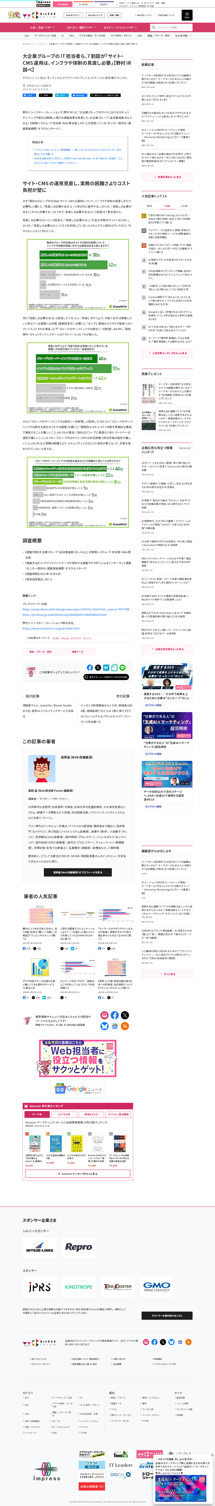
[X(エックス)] (125, 1015)
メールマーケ (31, 1432)
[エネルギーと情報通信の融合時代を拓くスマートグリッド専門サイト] (149, 1466)
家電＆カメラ (91, 1114)
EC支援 (150, 6)
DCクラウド (149, 3)
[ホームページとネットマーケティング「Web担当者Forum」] (149, 1456)
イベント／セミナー (151, 1414)
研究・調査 (160, 3)
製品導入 (104, 4)
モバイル (84, 1426)
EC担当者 (83, 4)
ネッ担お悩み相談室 (74, 1024)
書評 (144, 1403)
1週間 (167, 206)
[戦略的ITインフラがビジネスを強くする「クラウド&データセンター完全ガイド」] (92, 1456)
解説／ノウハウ (118, 1397)
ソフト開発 (130, 3)
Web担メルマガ (95, 15)
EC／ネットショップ (61, 1426)
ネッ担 (59, 1024)
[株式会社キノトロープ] (79, 1287)
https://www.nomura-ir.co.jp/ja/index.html (51, 628)
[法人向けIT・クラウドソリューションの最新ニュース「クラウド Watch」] (92, 1466)
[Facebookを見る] (154, 1342)
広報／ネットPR (32, 1426)
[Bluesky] (171, 1342)
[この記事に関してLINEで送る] (122, 668)
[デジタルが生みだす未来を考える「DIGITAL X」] (121, 1477)
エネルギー (123, 6)
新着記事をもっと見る (169, 177)
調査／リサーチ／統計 (159, 35)
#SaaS (65, 638)
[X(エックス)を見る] (163, 1342)
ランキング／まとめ (120, 1420)
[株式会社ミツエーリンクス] (40, 1247)
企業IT (122, 3)
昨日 (149, 206)
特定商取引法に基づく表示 (84, 1364)
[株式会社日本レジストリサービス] (40, 1287)
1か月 (184, 206)
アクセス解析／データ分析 (92, 35)
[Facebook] (115, 1015)
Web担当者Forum (39, 15)
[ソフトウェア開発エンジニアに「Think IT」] (121, 1456)
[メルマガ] (104, 1015)
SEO (27, 35)
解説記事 (181, 1397)
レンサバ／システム (89, 1421)
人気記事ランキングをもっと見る (169, 353)
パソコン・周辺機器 (118, 1114)
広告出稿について (166, 15)
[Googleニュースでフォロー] (180, 1342)
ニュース (41, 43)
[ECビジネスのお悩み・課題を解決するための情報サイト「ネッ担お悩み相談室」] (92, 1488)
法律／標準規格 (32, 1421)
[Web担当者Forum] (39, 1344)
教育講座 (142, 6)
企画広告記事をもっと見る (170, 649)
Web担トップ (28, 43)
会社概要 (117, 1364)
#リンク (87, 638)
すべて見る (169, 974)
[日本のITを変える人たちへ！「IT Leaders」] (121, 1466)
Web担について (144, 15)
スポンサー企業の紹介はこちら (167, 1315)
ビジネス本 (64, 1114)
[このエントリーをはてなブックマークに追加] (106, 668)
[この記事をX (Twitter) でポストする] (98, 668)
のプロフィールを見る (77, 872)
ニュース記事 (182, 1403)
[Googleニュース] (115, 1026)
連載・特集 (114, 15)
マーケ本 (37, 1114)
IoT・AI (140, 3)
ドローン (133, 6)
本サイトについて (39, 1358)
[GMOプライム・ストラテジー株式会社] (157, 1287)
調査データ (116, 1403)
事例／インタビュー (151, 1397)
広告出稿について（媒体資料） (85, 1358)
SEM (55, 1432)
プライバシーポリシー (41, 1364)
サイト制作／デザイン (121, 35)
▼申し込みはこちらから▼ (169, 1473)
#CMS (56, 638)
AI (63, 35)
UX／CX (56, 1421)
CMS (139, 35)
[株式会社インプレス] (46, 1471)
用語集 (180, 1414)
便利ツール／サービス (121, 1414)
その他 (83, 1432)
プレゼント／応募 (184, 1409)
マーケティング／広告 (45, 35)
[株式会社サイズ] (118, 1287)
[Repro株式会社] (79, 1247)
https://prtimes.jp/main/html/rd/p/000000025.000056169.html (65, 615)
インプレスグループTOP (165, 1364)
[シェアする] (90, 668)
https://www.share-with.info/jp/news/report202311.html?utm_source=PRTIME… (77, 609)
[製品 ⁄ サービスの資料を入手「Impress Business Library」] (92, 1477)
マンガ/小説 (147, 1409)
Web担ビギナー (73, 15)
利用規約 (158, 1358)
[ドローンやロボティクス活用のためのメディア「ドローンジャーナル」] (149, 1477)
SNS (71, 35)
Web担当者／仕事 (184, 35)
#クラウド (76, 638)
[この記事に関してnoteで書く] (114, 667)
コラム (114, 1409)
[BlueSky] (104, 1026)
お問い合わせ (119, 1358)
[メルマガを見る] (146, 1342)
